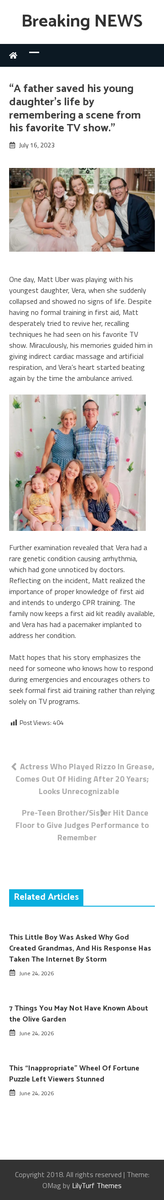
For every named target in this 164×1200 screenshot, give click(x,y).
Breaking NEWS (82, 21)
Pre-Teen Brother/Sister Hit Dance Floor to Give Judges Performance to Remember (82, 824)
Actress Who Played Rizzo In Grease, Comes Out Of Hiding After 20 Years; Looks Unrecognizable (84, 778)
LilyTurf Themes (97, 1185)
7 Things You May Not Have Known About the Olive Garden (78, 1014)
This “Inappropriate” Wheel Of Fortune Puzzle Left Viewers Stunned (74, 1074)
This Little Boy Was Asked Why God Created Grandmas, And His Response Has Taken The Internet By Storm (80, 948)
